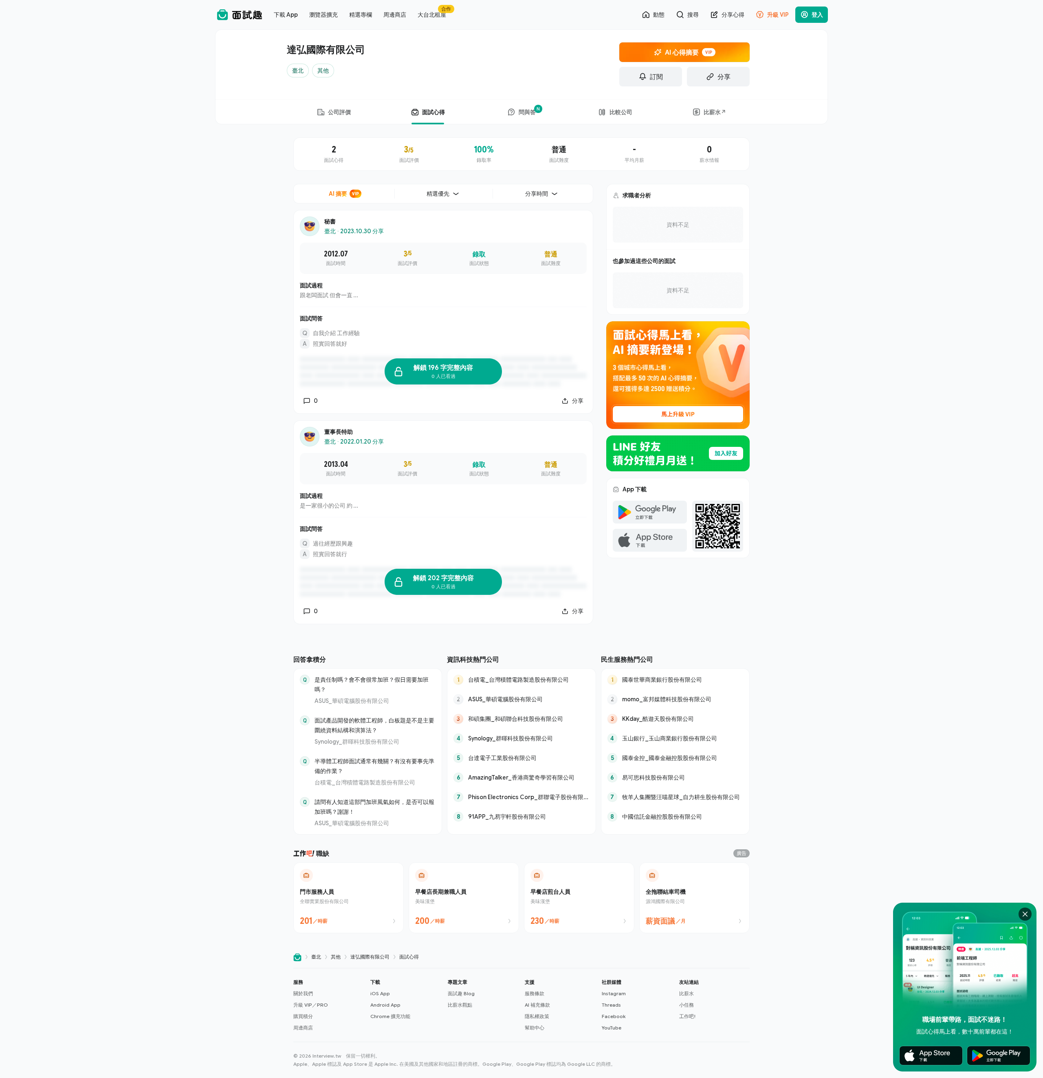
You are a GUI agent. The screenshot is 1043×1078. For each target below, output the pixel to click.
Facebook (613, 1016)
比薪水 (686, 993)
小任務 (686, 1005)
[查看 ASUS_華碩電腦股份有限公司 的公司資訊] (521, 699)
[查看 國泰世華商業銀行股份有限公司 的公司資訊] (675, 679)
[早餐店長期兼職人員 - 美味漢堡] (464, 897)
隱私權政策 (537, 1016)
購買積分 (303, 1016)
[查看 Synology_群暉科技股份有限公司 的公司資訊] (521, 738)
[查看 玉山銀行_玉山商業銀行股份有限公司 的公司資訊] (675, 738)
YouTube (611, 1028)
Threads (611, 1005)
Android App (385, 1005)
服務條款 (534, 993)
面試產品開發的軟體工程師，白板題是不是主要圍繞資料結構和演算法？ (374, 725)
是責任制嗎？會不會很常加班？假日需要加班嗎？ (372, 684)
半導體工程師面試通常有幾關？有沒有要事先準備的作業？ (374, 766)
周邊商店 (303, 1028)
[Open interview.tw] (297, 957)
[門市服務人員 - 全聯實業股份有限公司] (348, 897)
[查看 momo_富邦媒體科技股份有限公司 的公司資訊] (675, 699)
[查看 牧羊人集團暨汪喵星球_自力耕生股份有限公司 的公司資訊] (675, 797)
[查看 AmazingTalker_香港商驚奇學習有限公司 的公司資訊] (521, 777)
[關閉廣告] (1025, 914)
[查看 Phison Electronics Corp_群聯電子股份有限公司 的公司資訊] (521, 797)
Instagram (614, 993)
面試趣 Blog (461, 993)
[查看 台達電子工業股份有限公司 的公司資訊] (521, 758)
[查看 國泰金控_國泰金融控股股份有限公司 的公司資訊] (675, 758)
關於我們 (303, 993)
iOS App (380, 993)
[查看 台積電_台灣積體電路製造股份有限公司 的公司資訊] (521, 679)
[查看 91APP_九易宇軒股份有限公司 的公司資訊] (521, 816)
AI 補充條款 (537, 1005)
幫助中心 (534, 1028)
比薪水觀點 (460, 1005)
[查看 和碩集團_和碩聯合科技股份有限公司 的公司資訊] (521, 719)
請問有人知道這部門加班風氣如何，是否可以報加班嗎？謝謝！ (374, 806)
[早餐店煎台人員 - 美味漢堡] (579, 897)
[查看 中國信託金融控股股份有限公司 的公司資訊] (675, 816)
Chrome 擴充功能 (390, 1016)
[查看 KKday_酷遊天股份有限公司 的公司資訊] (675, 719)
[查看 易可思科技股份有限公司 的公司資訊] (675, 777)
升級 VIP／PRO (310, 1005)
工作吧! (687, 1016)
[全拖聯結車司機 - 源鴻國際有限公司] (694, 897)
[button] (328, 1005)
